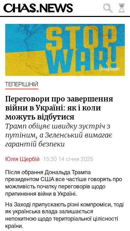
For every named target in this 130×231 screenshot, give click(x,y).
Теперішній (21, 84)
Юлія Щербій (22, 159)
